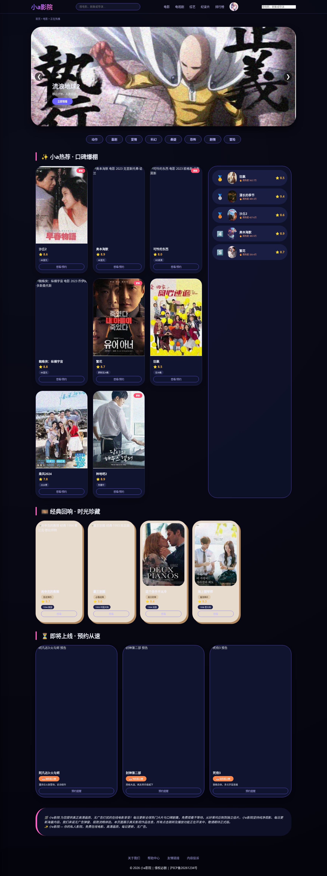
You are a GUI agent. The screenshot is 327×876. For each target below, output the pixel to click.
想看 (59, 614)
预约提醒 (76, 791)
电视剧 (179, 7)
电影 (167, 7)
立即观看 (62, 101)
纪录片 (205, 7)
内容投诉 (193, 858)
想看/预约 (61, 267)
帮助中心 (154, 858)
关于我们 (134, 858)
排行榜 (219, 7)
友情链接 (173, 858)
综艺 (192, 7)
